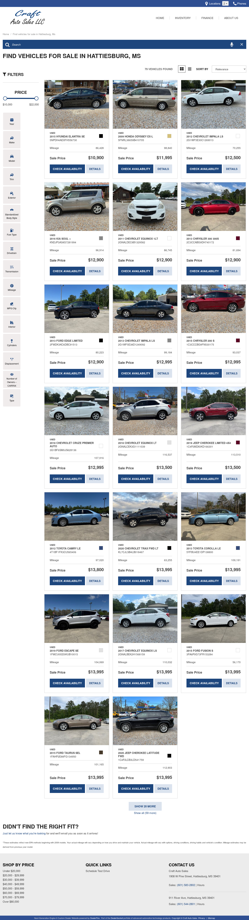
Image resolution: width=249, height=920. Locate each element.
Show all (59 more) (145, 813)
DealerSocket (117, 918)
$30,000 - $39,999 (13, 879)
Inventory (183, 18)
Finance (207, 18)
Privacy (201, 918)
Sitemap (211, 918)
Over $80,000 (11, 901)
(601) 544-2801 (186, 904)
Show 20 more (145, 806)
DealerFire (95, 918)
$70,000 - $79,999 (13, 897)
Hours (201, 885)
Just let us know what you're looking (24, 833)
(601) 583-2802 (186, 885)
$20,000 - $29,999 (13, 875)
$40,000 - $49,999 (13, 884)
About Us (231, 18)
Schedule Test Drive (98, 871)
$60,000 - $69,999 (13, 893)
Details (95, 169)
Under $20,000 (11, 871)
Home (160, 18)
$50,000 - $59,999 (13, 888)
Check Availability (67, 169)
